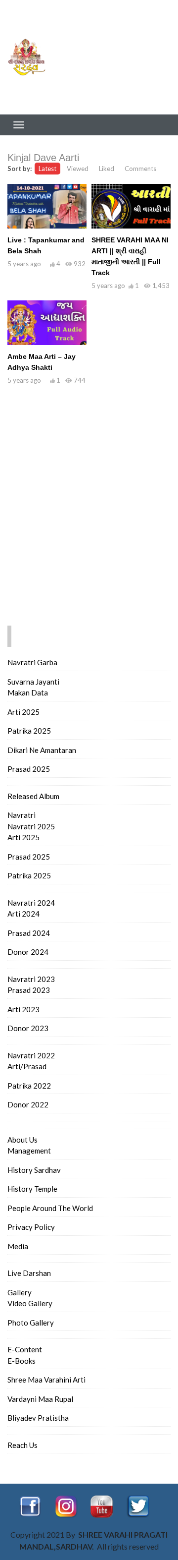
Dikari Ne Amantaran (41, 750)
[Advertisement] (119, 57)
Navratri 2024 (31, 902)
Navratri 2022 (31, 1055)
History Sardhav (34, 1169)
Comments (140, 169)
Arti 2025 (23, 711)
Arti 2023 (23, 1009)
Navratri (21, 814)
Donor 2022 (27, 1104)
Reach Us (22, 1445)
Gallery (19, 1292)
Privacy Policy (31, 1226)
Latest (47, 169)
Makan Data (27, 692)
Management (29, 1150)
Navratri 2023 (31, 979)
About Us (22, 1139)
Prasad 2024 (28, 932)
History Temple (32, 1188)
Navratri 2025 (31, 826)
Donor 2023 (27, 1028)
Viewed (78, 169)
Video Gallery (29, 1303)
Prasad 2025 (28, 768)
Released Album (33, 796)
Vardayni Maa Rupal (40, 1398)
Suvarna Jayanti (33, 681)
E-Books (21, 1360)
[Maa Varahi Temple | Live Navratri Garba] (29, 57)
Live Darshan (29, 1273)
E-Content (24, 1349)
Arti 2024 (23, 913)
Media (17, 1246)
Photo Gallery (30, 1322)
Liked (106, 169)
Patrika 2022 (29, 1085)
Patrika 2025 (29, 730)
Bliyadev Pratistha (38, 1417)
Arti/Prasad (26, 1066)
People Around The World (50, 1208)
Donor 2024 (27, 951)
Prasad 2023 (28, 989)
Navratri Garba (32, 662)
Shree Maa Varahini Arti (46, 1379)
